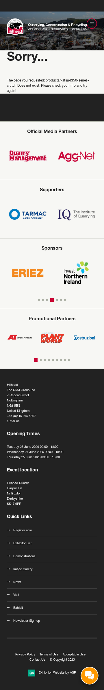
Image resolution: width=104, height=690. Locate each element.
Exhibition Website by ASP (57, 672)
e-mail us (13, 421)
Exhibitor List (22, 543)
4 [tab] (51, 300)
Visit (16, 595)
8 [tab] (65, 360)
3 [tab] (47, 300)
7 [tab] (65, 300)
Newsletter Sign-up (26, 621)
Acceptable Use (74, 654)
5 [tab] (56, 300)
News (17, 582)
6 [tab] (61, 300)
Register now (22, 530)
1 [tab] (39, 300)
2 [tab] (43, 300)
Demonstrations (24, 556)
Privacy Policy (25, 654)
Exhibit (18, 608)
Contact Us (37, 659)
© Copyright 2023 (62, 659)
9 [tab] (69, 360)
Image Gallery (23, 569)
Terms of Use (49, 654)
